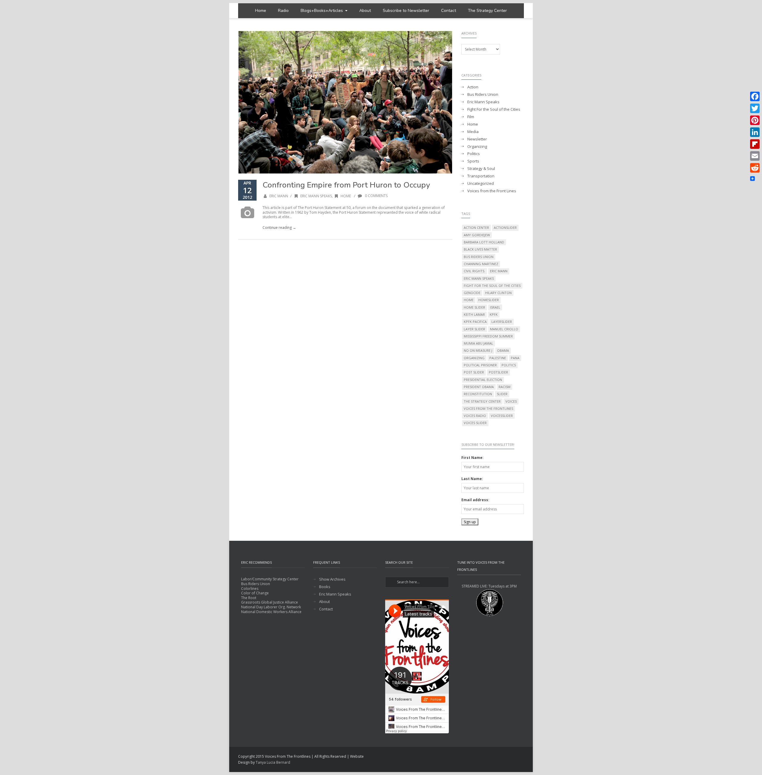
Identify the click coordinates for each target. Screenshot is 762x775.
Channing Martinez (481, 264)
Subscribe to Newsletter (406, 10)
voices (511, 401)
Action (472, 87)
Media (473, 131)
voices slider (475, 423)
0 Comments (376, 195)
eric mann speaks (479, 278)
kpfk (494, 314)
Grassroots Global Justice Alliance (269, 602)
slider (502, 394)
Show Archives (332, 579)
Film (470, 116)
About (365, 10)
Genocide (472, 292)
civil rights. (474, 271)
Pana (515, 358)
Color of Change (255, 593)
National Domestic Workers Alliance (271, 611)
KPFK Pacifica (475, 321)
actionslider (505, 227)
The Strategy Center (487, 10)
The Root (248, 597)
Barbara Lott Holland (484, 242)
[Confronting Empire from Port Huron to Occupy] (345, 102)
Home (260, 10)
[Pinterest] (755, 120)
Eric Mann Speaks (316, 196)
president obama (479, 387)
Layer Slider (474, 329)
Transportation (480, 176)
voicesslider (502, 415)
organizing (474, 358)
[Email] (755, 156)
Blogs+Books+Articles (322, 10)
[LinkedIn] (755, 132)
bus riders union (479, 256)
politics (509, 365)
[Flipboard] (755, 144)
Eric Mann (278, 196)
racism (504, 387)
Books (324, 586)
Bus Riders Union (482, 94)
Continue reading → (279, 227)
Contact (448, 10)
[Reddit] (755, 168)
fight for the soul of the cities (492, 285)
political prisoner (480, 365)
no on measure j (478, 350)
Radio (283, 10)
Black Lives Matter (480, 249)
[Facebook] (755, 96)
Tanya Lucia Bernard (273, 762)
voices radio (475, 415)
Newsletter (477, 139)
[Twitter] (755, 108)
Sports (473, 161)
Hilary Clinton (498, 292)
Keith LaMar (474, 314)
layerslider (501, 321)
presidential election (483, 379)
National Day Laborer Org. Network (271, 607)
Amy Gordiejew (477, 235)
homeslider (488, 300)
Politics (473, 153)
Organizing (477, 146)
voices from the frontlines (488, 408)
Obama (503, 350)
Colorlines (249, 588)
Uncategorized (480, 183)
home (469, 300)
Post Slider (474, 372)
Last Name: (472, 478)
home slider (474, 307)
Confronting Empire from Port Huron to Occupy (346, 185)
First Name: (472, 457)
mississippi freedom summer (488, 336)
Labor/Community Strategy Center (270, 579)
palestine (497, 358)
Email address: (475, 499)
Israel (495, 307)
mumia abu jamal (478, 343)
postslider (498, 372)
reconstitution (478, 394)
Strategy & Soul (481, 168)
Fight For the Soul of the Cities (493, 109)
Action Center (476, 227)
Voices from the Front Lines (491, 190)
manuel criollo (504, 329)
